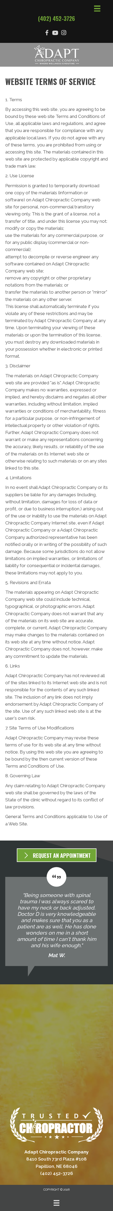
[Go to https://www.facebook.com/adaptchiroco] (47, 33)
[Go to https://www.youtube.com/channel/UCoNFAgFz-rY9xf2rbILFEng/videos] (55, 33)
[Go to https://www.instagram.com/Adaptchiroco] (63, 33)
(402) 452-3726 (56, 18)
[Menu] (56, 1202)
